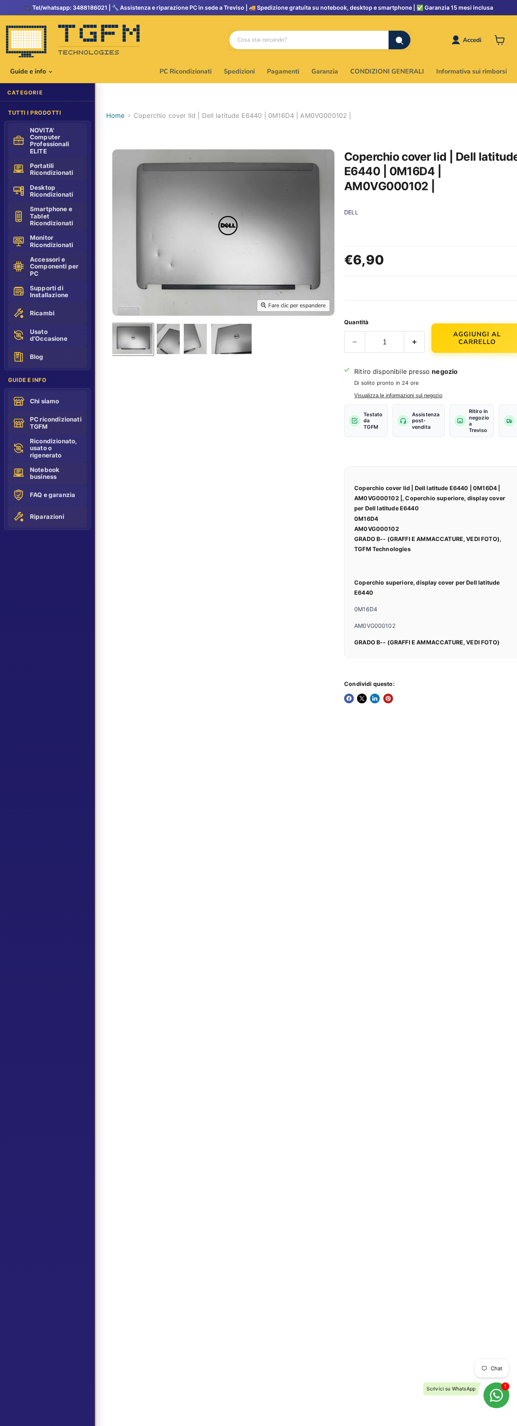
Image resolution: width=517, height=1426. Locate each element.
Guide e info (29, 71)
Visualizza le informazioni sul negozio (398, 395)
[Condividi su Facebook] (349, 698)
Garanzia (324, 71)
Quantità (356, 322)
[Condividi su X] (362, 698)
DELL (351, 212)
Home (115, 115)
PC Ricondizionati (186, 71)
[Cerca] (399, 40)
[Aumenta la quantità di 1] (414, 342)
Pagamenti (283, 71)
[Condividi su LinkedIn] (375, 698)
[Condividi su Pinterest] (388, 698)
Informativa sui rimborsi (471, 71)
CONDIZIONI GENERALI (387, 71)
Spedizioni (239, 71)
